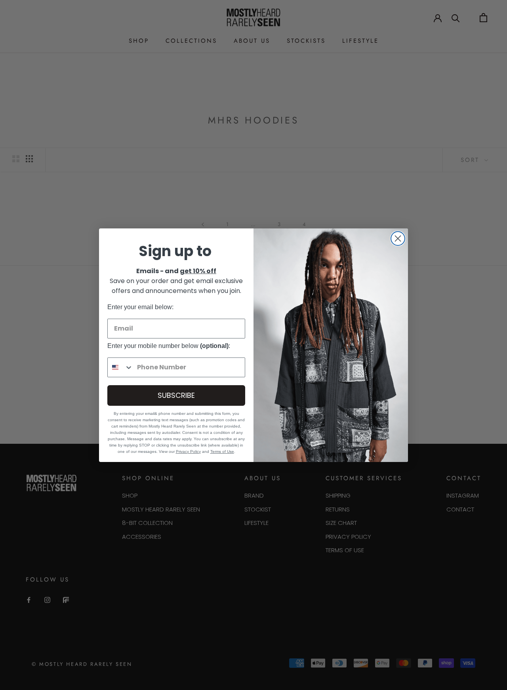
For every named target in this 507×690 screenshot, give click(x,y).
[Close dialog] (398, 238)
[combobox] (120, 367)
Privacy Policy (188, 451)
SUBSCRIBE (176, 395)
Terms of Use (222, 451)
